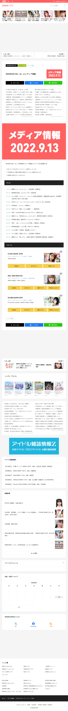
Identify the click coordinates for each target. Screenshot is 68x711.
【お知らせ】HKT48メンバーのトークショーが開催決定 (49, 411)
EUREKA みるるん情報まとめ (31, 688)
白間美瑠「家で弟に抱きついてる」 (13, 428)
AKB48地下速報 (6, 688)
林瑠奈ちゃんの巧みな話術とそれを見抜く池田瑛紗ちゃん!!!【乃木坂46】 (49, 97)
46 (8, 1)
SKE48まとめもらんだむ (8, 683)
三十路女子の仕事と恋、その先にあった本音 (17, 89)
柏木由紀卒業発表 (8, 423)
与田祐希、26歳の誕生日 (41, 112)
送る (54, 83)
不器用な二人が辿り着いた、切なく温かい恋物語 (16, 403)
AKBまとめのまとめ (7, 666)
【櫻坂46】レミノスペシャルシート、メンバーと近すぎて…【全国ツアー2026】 (49, 99)
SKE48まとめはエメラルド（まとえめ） (12, 691)
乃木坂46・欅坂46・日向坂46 (45, 704)
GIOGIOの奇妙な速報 (50, 680)
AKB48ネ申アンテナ (28, 669)
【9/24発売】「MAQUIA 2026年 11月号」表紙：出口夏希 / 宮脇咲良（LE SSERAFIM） (30, 480)
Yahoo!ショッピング (53, 288)
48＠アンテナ (27, 672)
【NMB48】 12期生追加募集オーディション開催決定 (19, 97)
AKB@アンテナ (49, 669)
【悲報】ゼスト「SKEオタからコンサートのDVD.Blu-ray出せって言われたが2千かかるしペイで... (19, 421)
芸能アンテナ (27, 666)
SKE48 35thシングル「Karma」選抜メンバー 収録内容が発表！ (50, 418)
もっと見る (34, 553)
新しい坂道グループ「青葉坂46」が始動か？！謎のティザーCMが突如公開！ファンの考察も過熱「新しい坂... (50, 413)
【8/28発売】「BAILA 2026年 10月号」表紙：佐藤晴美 (20, 471)
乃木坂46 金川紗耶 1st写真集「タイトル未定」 (46, 104)
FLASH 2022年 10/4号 (15, 254)
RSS (51, 626)
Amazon (16, 266)
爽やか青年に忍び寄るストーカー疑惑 (44, 89)
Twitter (30, 256)
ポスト (16, 83)
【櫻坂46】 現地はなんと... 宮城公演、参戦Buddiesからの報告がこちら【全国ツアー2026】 (20, 99)
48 (4, 1)
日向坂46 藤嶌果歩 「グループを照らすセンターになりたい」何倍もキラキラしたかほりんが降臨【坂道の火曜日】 (49, 109)
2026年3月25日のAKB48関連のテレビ (13, 416)
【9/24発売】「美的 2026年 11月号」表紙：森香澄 (19, 475)
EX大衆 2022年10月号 (15, 298)
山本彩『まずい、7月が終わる (42, 94)
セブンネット (34, 266)
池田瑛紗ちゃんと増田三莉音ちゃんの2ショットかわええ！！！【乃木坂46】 (20, 102)
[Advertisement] (34, 37)
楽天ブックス (52, 266)
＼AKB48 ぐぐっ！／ (50, 666)
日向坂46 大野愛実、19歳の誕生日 (43, 114)
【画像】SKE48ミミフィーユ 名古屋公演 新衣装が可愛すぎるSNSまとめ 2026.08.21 (20, 114)
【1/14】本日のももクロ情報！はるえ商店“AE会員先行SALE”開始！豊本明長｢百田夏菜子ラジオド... (50, 428)
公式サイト (25, 256)
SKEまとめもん (27, 683)
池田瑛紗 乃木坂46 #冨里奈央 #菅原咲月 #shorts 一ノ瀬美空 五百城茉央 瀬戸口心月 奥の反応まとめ (49, 102)
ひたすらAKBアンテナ (7, 672)
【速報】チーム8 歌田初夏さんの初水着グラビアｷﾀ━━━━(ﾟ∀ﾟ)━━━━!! (19, 426)
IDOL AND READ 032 (15, 276)
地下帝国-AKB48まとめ (50, 686)
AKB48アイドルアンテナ (8, 669)
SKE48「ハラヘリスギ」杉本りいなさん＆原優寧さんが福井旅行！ (20, 107)
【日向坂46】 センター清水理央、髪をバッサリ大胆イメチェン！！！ (20, 94)
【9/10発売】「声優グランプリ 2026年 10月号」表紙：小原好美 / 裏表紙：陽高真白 (20, 92)
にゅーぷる (4, 674)
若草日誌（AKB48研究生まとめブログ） (33, 686)
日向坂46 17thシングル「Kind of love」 (45, 107)
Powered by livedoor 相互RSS (27, 116)
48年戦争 (4, 686)
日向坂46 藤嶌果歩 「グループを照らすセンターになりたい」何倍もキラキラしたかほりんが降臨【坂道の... (19, 411)
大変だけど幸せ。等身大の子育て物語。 (45, 403)
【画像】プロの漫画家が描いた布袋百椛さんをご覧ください (49, 92)
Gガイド (23, 169)
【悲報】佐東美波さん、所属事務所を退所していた (47, 416)
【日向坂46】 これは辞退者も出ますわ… (16, 104)
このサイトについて (60, 1)
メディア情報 (31, 65)
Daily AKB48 (5, 680)
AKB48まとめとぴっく (50, 672)
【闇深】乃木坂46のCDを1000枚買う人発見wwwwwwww (49, 421)
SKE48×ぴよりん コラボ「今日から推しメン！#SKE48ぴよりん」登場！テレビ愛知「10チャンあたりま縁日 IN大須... (20, 109)
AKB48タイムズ (27, 680)
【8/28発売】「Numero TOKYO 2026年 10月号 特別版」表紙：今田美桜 (25, 484)
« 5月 (18, 607)
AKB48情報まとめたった (51, 683)
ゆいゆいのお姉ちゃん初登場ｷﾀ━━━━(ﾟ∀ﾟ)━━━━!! (18, 418)
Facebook (33, 626)
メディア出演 (22, 65)
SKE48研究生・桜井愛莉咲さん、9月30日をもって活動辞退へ (20, 112)
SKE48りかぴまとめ (28, 691)
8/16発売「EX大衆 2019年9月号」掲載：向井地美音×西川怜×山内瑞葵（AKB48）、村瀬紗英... (19, 431)
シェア (35, 83)
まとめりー (48, 688)
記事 (33, 278)
